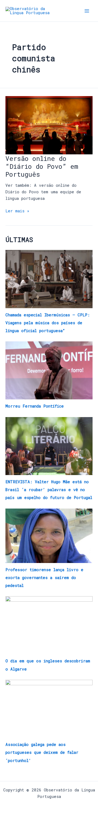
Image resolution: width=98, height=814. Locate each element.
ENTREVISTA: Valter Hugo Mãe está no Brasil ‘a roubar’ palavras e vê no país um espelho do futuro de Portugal (48, 489)
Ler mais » (17, 210)
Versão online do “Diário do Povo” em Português (41, 166)
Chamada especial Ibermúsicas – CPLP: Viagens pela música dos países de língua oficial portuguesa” (47, 322)
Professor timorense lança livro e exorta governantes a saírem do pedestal (44, 577)
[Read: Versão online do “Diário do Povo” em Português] (49, 124)
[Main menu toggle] (87, 11)
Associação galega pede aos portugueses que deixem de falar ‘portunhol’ (41, 752)
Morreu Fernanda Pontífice (34, 406)
